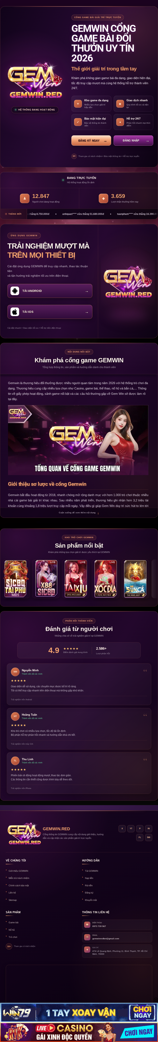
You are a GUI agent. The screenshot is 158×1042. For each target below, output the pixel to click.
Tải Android (32, 290)
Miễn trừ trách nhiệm (19, 878)
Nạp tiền (89, 878)
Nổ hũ (12, 930)
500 (148, 837)
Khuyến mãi (91, 900)
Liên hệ (12, 892)
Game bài (13, 922)
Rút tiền (89, 885)
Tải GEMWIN (91, 871)
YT (131, 829)
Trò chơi (13, 937)
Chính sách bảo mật (19, 885)
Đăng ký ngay (89, 140)
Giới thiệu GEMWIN (18, 871)
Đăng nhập (131, 140)
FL (140, 837)
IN (149, 829)
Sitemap (13, 900)
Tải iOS (27, 311)
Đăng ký (89, 892)
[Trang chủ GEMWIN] (22, 833)
